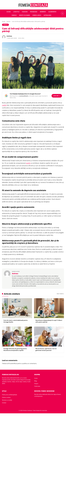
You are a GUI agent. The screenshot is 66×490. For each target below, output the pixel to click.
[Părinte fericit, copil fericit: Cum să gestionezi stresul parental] (49, 337)
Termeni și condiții (7, 400)
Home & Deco (37, 15)
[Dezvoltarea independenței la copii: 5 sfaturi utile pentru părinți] (49, 308)
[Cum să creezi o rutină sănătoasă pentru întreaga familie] (17, 308)
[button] (62, 13)
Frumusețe (33, 11)
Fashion (24, 11)
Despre (36, 383)
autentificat (13, 363)
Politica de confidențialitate (9, 394)
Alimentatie (52, 11)
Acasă (3, 21)
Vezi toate (60, 293)
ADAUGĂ (56, 95)
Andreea (9, 36)
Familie (14, 15)
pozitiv (28, 163)
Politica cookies (6, 397)
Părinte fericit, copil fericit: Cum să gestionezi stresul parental (45, 349)
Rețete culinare (24, 15)
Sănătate (43, 11)
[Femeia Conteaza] (33, 5)
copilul (4, 105)
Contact (4, 403)
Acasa (9, 11)
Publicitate (37, 386)
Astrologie (47, 15)
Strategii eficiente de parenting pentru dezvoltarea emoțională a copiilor (15, 349)
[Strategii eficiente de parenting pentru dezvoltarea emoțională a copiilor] (17, 337)
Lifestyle (16, 11)
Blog (35, 381)
